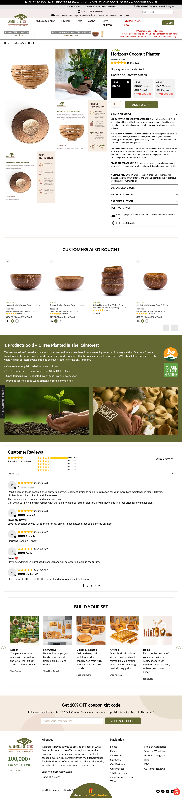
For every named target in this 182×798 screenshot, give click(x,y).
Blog (146, 759)
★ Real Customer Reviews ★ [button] (2, 402)
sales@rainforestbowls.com (57, 771)
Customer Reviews (154, 768)
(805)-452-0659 (51, 776)
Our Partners (117, 764)
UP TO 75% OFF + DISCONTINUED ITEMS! (105, 6)
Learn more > (15, 770)
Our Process (117, 768)
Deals (113, 751)
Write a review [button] (164, 458)
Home (7, 43)
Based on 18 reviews (19, 461)
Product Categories (155, 755)
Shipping (115, 69)
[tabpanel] (29, 74)
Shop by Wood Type (155, 751)
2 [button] (87, 585)
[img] (26, 482)
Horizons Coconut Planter (24, 43)
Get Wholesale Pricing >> (156, 6)
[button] (119, 62)
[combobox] (158, 12)
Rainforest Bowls (61, 789)
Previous (166, 328)
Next (174, 328)
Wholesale (116, 755)
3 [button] (91, 585)
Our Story (115, 759)
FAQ (146, 764)
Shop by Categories (155, 746)
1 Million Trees (118, 773)
